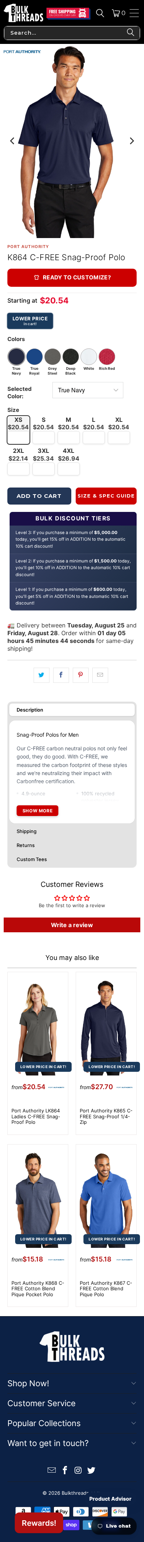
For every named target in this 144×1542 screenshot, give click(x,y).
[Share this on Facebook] (61, 675)
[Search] (100, 13)
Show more (37, 810)
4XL (68, 454)
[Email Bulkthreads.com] (52, 1471)
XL (118, 423)
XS (18, 423)
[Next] (131, 141)
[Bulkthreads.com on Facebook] (65, 1471)
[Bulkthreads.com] (23, 13)
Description (30, 710)
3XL (43, 454)
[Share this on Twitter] (41, 675)
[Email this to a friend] (100, 675)
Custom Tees (32, 859)
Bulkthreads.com (81, 1493)
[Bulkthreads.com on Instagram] (78, 1471)
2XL (18, 454)
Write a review (72, 925)
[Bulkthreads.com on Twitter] (91, 1471)
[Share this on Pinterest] (81, 675)
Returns (26, 845)
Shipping (27, 831)
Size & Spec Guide (106, 496)
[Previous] (13, 141)
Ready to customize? (77, 277)
